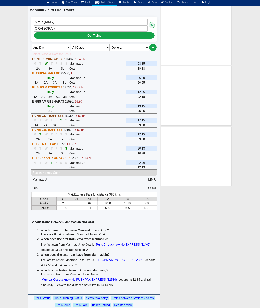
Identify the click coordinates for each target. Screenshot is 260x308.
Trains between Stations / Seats (133, 298)
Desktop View (123, 305)
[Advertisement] (196, 35)
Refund (185, 2)
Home (53, 2)
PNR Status (42, 298)
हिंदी (195, 2)
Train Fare (81, 305)
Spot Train (71, 2)
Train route (63, 305)
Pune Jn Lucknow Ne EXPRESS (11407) (123, 244)
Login (208, 2)
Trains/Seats (107, 2)
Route (125, 2)
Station (168, 2)
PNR (87, 2)
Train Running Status (68, 298)
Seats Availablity (97, 298)
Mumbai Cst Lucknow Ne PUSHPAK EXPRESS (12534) (79, 279)
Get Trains (94, 35)
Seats (140, 2)
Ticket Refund (101, 305)
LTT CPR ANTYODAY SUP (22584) (120, 260)
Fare (154, 2)
